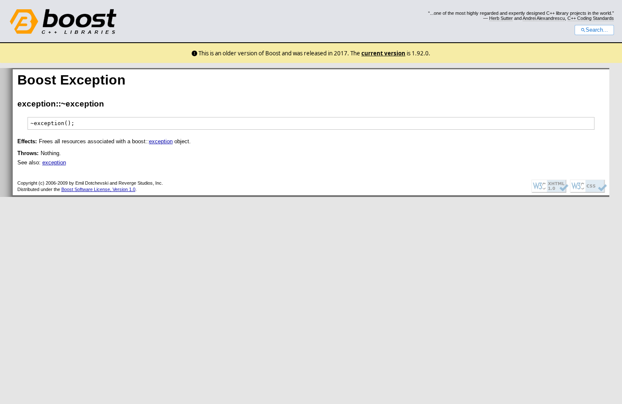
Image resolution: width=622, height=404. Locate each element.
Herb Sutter (501, 18)
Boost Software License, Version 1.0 (98, 189)
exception (161, 141)
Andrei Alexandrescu (544, 18)
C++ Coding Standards (590, 18)
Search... (597, 30)
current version (383, 53)
